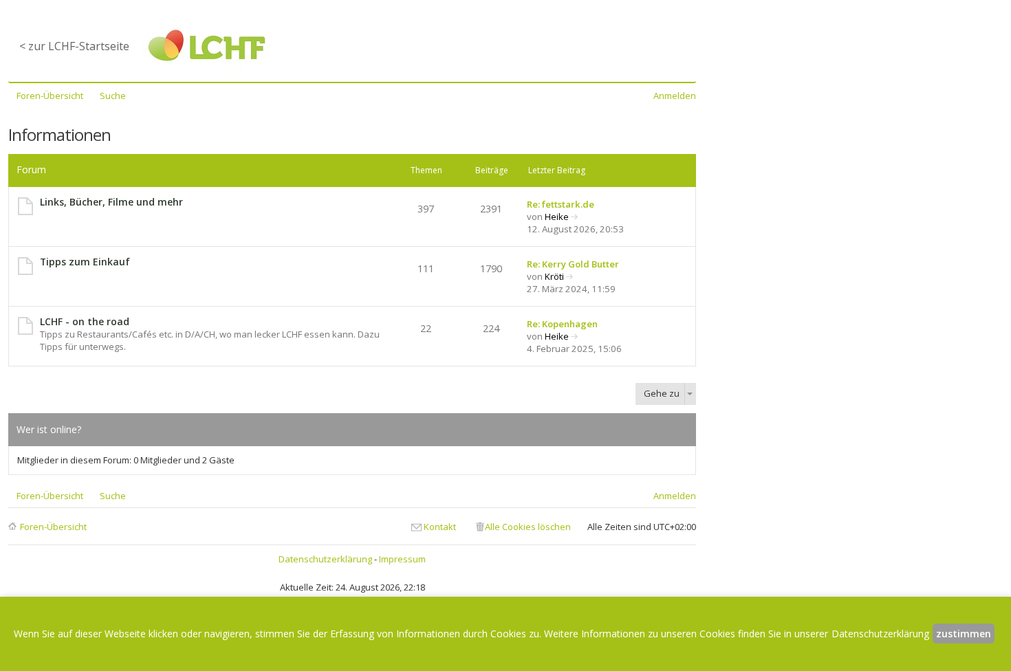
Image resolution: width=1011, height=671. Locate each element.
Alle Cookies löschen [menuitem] (528, 526)
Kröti (554, 276)
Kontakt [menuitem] (440, 526)
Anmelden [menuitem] (674, 95)
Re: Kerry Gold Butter (573, 264)
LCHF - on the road (84, 321)
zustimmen (963, 633)
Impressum (402, 559)
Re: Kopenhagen (562, 324)
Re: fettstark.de (560, 204)
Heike (557, 216)
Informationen (59, 134)
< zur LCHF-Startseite (74, 46)
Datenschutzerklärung (325, 559)
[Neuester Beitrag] (574, 216)
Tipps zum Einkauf (85, 261)
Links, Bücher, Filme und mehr (111, 201)
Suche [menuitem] (113, 95)
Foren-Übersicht (53, 526)
